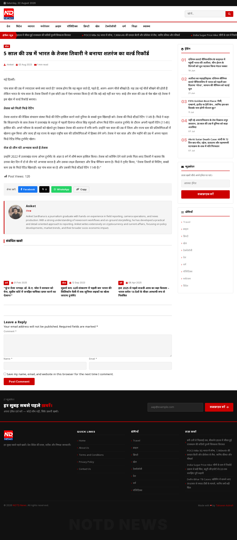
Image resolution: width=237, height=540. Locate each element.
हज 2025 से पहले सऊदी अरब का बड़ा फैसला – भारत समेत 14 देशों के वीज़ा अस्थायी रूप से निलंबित (143, 292)
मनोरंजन (45, 26)
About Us (84, 448)
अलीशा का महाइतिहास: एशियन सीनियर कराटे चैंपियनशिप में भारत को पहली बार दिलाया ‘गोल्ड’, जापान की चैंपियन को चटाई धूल (208, 84)
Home (82, 440)
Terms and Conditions (91, 455)
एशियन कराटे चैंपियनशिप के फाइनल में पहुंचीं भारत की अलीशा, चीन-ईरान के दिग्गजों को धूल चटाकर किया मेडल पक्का (207, 63)
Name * (8, 358)
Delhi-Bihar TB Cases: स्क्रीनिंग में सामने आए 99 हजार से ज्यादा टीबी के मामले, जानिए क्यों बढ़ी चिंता (209, 483)
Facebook (29, 189)
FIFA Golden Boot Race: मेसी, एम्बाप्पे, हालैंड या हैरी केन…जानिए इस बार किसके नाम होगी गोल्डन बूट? (208, 105)
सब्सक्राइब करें (206, 194)
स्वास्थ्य (146, 26)
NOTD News (19, 505)
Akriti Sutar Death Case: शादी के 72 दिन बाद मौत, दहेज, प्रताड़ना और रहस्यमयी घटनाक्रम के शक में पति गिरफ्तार (208, 143)
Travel (186, 222)
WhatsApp (63, 189)
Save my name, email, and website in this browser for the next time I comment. (60, 374)
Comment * (10, 331)
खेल (97, 26)
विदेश (19, 26)
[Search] (229, 14)
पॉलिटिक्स (72, 26)
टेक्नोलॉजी (110, 26)
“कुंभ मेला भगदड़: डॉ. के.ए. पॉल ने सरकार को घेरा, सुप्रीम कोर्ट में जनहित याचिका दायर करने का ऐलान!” (30, 292)
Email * (93, 358)
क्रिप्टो (86, 26)
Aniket (10, 64)
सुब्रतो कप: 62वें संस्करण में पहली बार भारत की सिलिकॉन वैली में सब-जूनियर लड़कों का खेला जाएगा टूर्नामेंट (86, 292)
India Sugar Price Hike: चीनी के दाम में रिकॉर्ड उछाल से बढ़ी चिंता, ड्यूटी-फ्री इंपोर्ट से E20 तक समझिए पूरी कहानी (209, 469)
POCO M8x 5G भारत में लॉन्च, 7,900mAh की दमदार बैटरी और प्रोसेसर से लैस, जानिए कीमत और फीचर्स (130, 35)
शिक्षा (134, 26)
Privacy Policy (86, 462)
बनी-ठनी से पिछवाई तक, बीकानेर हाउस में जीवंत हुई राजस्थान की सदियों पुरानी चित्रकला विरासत (209, 442)
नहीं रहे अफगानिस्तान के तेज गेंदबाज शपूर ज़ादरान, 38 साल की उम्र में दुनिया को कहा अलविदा (208, 124)
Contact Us (85, 469)
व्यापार (31, 26)
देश (8, 26)
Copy (83, 189)
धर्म (124, 26)
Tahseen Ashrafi (224, 505)
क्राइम (58, 26)
